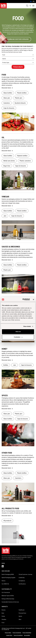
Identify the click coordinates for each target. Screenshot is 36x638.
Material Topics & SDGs (8, 595)
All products (7, 520)
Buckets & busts (20, 103)
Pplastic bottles (22, 156)
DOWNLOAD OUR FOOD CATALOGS (18, 39)
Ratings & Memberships (8, 598)
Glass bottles (7, 93)
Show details (27, 326)
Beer (3, 613)
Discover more (6, 88)
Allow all (18, 331)
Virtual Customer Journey (25, 574)
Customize (17, 337)
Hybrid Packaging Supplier (8, 577)
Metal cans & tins (9, 161)
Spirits (20, 616)
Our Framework (6, 592)
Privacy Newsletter (27, 632)
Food (3, 622)
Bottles (5, 365)
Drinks (3, 616)
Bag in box (6, 166)
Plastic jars (18, 98)
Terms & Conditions (18, 635)
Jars (4, 216)
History (3, 580)
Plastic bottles (22, 93)
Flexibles (4, 619)
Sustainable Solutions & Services (10, 602)
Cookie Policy (9, 635)
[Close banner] (33, 299)
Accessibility (27, 635)
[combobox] (18, 55)
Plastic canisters (25, 161)
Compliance (22, 580)
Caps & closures (8, 108)
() (32, 1)
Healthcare (21, 610)
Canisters (6, 103)
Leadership (22, 577)
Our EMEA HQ (5, 584)
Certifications (22, 584)
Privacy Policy (8, 632)
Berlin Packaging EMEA (8, 574)
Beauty (3, 610)
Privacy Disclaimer (17, 632)
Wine (20, 619)
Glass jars (6, 98)
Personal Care (22, 613)
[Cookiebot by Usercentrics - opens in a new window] (22, 299)
